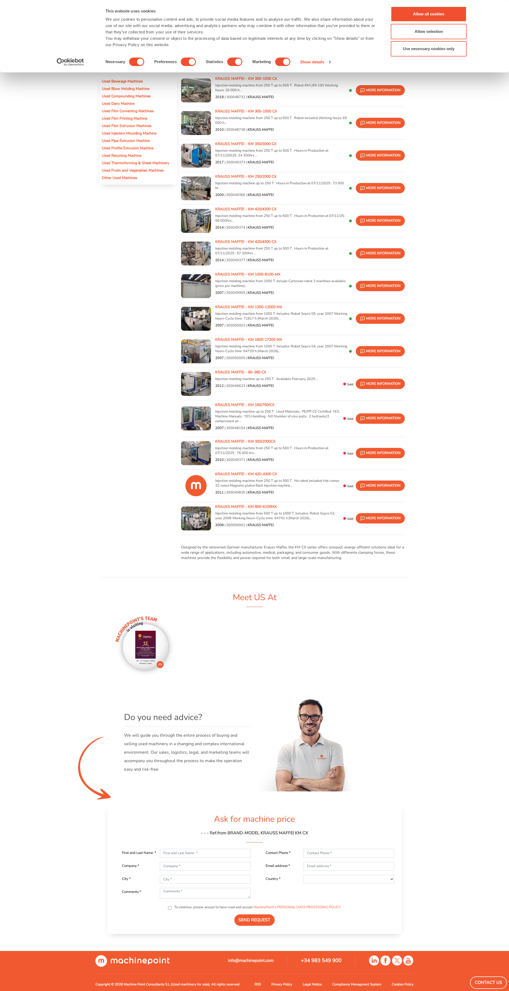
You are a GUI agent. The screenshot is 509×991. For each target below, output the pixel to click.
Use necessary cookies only (428, 48)
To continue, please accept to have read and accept (257, 907)
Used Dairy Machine (118, 103)
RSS (257, 984)
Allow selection (429, 31)
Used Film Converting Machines (128, 110)
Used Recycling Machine (121, 155)
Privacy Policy (281, 984)
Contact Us (488, 982)
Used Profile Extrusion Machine (127, 148)
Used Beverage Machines (122, 81)
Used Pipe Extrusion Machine (126, 140)
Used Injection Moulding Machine (129, 133)
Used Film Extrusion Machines (127, 125)
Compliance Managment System (356, 984)
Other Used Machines (119, 177)
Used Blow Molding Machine (125, 88)
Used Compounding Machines (126, 96)
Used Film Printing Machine (124, 118)
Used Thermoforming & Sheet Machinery (135, 162)
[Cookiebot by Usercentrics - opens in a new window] (70, 62)
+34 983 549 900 (321, 960)
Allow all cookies (428, 14)
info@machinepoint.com (251, 960)
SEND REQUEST (254, 920)
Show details (312, 62)
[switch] (188, 62)
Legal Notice (312, 984)
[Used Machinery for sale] (132, 960)
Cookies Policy (403, 984)
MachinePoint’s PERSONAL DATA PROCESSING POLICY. (297, 907)
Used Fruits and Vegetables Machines (133, 170)
